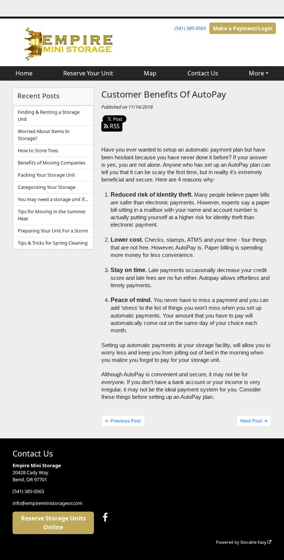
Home (24, 73)
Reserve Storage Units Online (53, 522)
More (256, 73)
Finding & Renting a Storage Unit (49, 115)
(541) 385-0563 (190, 28)
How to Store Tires (38, 150)
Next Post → (254, 420)
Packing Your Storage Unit (46, 175)
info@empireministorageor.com (47, 503)
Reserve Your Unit (88, 73)
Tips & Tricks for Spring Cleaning (53, 243)
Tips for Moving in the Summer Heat (52, 215)
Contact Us (202, 73)
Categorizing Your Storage (46, 187)
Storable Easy (253, 542)
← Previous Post (123, 420)
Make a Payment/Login (243, 28)
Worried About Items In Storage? (44, 135)
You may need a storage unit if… (53, 199)
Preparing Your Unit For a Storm (53, 230)
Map (150, 73)
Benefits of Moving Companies (51, 162)
